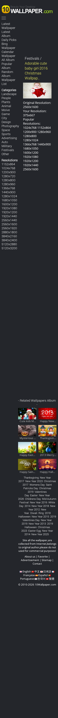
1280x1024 (9, 196)
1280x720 (8, 176)
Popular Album (7, 66)
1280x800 (8, 180)
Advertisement (30, 560)
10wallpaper (29, 8)
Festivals (8, 150)
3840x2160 (9, 236)
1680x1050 (9, 200)
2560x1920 (9, 228)
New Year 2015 (40, 516)
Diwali (33, 513)
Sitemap (47, 560)
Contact (37, 563)
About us (30, 556)
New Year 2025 (40, 534)
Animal (6, 106)
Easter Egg (34, 530)
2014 (27, 506)
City (4, 118)
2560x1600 (9, 224)
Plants (6, 102)
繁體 (51, 578)
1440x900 (8, 192)
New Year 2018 (40, 506)
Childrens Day (33, 499)
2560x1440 (9, 220)
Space (6, 130)
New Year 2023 (34, 481)
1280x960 (8, 184)
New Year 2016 (38, 502)
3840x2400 (9, 240)
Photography (10, 126)
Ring (41, 513)
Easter (34, 495)
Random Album (7, 74)
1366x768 (8, 188)
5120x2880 (9, 244)
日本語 (47, 571)
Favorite (43, 556)
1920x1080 (9, 208)
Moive (6, 110)
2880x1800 (9, 232)
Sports (6, 134)
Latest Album (6, 34)
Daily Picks (9, 40)
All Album (8, 60)
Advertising (9, 138)
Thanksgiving (31, 477)
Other (5, 154)
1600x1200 (9, 204)
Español (43, 575)
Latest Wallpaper (8, 26)
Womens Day (37, 484)
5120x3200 (9, 248)
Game (6, 114)
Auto (5, 142)
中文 (37, 571)
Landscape (9, 94)
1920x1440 (9, 216)
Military (7, 146)
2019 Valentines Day (39, 518)
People (6, 98)
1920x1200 (9, 212)
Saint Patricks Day (37, 486)
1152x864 (8, 164)
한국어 (41, 578)
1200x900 (9, 172)
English (27, 571)
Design (6, 122)
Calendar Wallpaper (8, 54)
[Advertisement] (37, 286)
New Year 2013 (37, 523)
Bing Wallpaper (8, 46)
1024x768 (8, 168)
